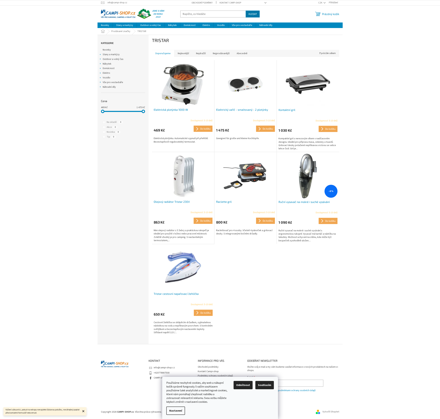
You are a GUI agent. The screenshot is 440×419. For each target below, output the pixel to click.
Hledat (252, 13)
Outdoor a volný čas (113, 59)
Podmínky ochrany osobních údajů (215, 375)
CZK (320, 2)
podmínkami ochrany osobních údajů (297, 390)
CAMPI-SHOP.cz (161, 378)
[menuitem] (105, 25)
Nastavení (175, 411)
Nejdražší (201, 53)
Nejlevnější (183, 53)
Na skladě (114, 122)
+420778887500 (161, 373)
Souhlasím (264, 385)
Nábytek (107, 64)
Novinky (107, 50)
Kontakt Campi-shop (230, 2)
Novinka (113, 132)
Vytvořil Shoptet (330, 412)
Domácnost (108, 68)
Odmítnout (243, 385)
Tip (110, 137)
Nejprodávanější (221, 53)
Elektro (106, 73)
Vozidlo (106, 77)
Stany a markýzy (111, 54)
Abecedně (242, 53)
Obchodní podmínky (202, 2)
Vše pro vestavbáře (113, 82)
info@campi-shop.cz (164, 367)
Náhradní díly (109, 87)
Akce (111, 127)
